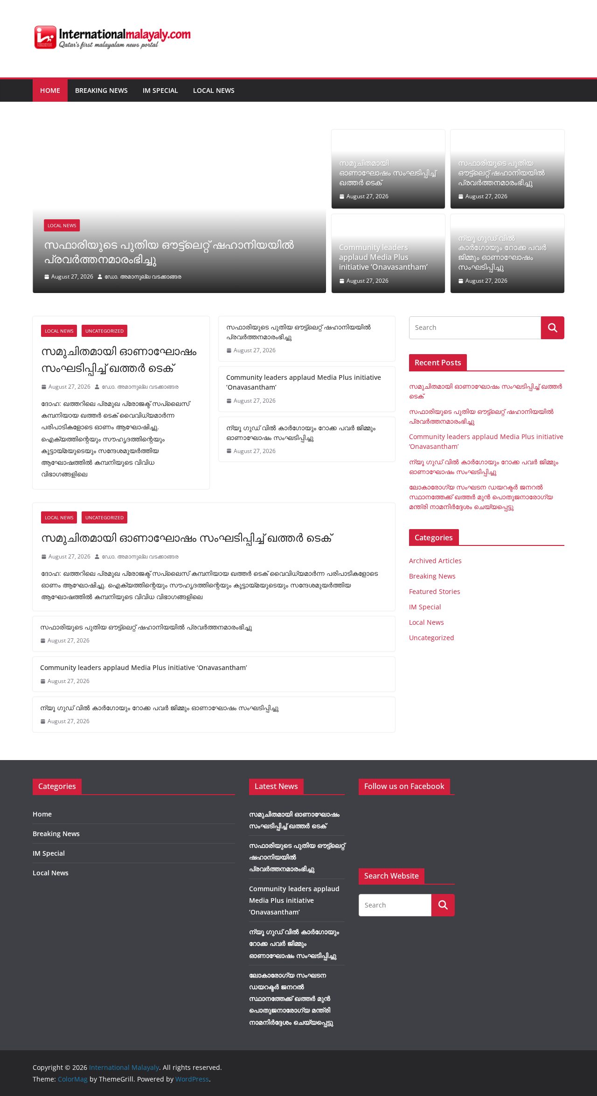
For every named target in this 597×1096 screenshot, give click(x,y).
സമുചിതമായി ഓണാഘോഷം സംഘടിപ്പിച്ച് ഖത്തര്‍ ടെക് (387, 172)
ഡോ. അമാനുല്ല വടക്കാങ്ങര (142, 276)
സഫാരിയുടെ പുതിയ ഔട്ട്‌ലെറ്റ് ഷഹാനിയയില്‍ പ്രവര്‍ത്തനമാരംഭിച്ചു (169, 251)
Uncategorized (104, 331)
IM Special (160, 90)
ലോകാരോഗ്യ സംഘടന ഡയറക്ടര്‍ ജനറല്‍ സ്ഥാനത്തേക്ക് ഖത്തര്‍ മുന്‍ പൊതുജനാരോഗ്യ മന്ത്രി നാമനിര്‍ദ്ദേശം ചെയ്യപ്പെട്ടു (481, 496)
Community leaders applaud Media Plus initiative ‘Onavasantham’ (383, 257)
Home (50, 90)
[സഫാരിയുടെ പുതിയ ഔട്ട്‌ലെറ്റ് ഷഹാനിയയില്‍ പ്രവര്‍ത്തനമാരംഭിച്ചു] (179, 136)
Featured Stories (434, 591)
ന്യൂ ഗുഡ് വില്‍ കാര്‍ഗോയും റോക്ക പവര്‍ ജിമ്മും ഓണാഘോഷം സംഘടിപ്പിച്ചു (502, 252)
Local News (214, 90)
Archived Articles (435, 560)
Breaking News (101, 90)
